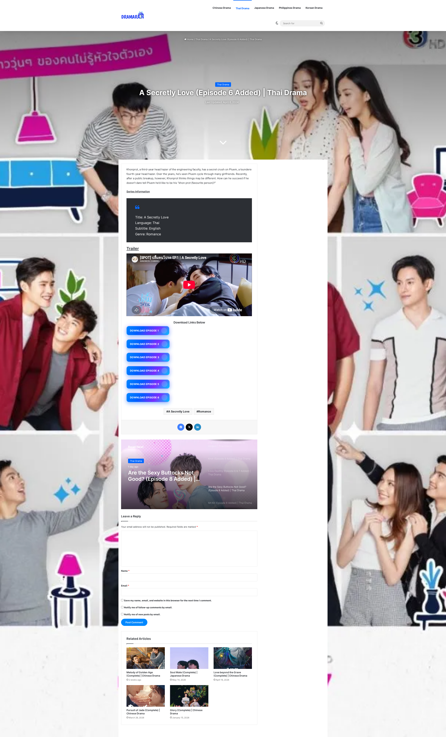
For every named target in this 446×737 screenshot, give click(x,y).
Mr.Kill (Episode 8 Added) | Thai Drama (161, 475)
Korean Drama (314, 7)
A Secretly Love (179, 411)
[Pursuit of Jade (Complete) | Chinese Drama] (145, 696)
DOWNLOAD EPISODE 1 (144, 330)
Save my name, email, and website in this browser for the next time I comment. (168, 600)
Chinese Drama (222, 7)
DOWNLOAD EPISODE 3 (144, 357)
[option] (189, 474)
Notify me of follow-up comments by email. (148, 607)
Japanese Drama (264, 7)
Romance (204, 411)
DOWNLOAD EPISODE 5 (144, 384)
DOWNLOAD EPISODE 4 (144, 370)
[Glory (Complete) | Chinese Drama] (189, 696)
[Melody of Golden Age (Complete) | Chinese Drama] (145, 658)
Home (190, 39)
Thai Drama (242, 8)
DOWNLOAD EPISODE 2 (144, 343)
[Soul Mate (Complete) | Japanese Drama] (189, 658)
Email (125, 585)
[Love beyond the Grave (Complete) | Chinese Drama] (233, 658)
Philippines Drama (290, 7)
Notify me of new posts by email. (142, 614)
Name (125, 570)
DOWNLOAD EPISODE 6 (144, 397)
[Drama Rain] (132, 15)
